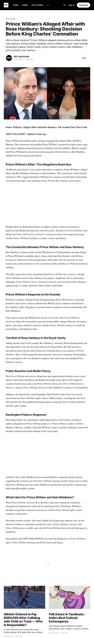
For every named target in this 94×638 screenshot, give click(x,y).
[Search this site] (64, 5)
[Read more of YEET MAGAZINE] (9, 58)
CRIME (25, 5)
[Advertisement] (47, 202)
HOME (15, 5)
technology (11, 19)
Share (84, 58)
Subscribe (83, 5)
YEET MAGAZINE (21, 56)
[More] (48, 5)
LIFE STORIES (37, 5)
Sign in (72, 5)
